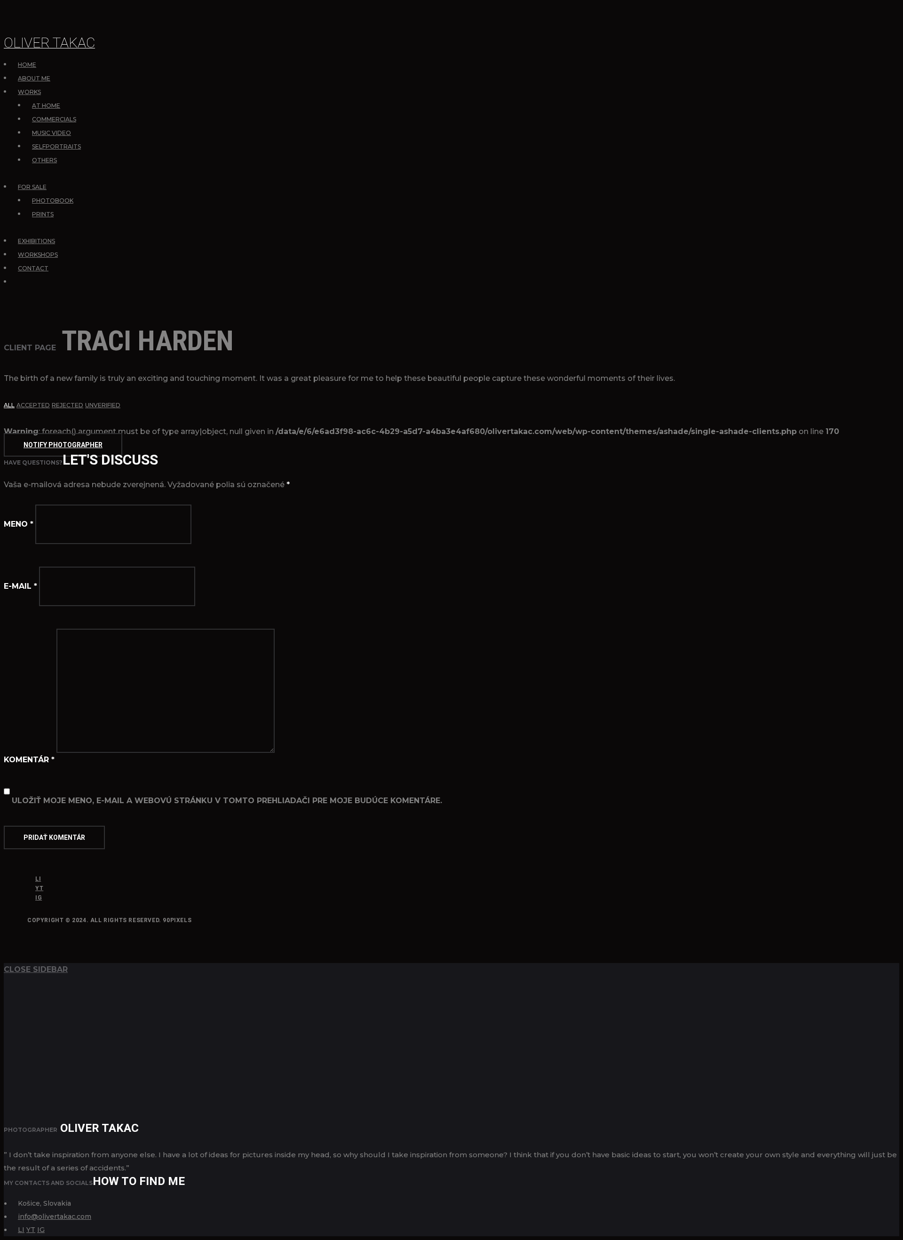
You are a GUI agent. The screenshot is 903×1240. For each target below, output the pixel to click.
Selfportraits (56, 146)
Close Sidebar (36, 969)
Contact (33, 268)
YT (39, 888)
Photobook (52, 200)
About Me (34, 78)
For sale (32, 186)
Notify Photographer (63, 445)
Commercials (54, 119)
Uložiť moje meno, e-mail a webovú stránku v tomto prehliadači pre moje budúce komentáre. (227, 800)
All (9, 405)
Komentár (29, 759)
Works (29, 91)
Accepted (33, 405)
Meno (18, 524)
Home (27, 64)
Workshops (38, 254)
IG (38, 897)
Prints (43, 214)
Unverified (102, 405)
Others (44, 160)
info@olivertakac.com (54, 1216)
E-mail (20, 586)
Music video (51, 132)
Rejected (67, 405)
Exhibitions (36, 241)
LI (38, 879)
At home (46, 105)
